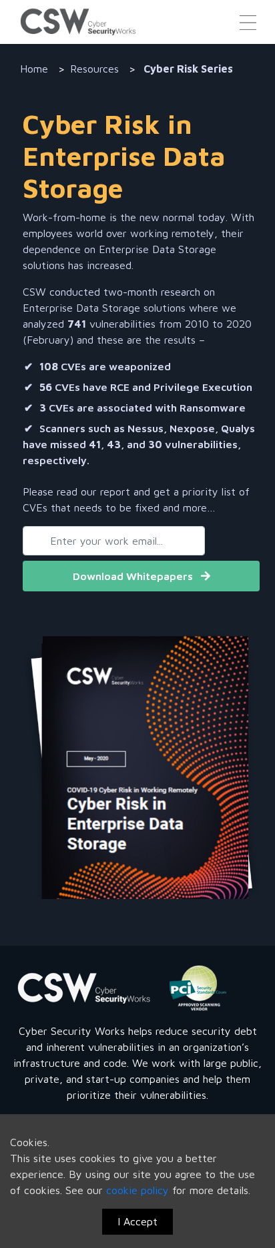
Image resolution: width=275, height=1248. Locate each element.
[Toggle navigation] (248, 22)
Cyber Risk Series (187, 69)
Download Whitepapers (134, 576)
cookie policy (139, 1190)
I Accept (137, 1221)
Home (34, 69)
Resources (94, 69)
